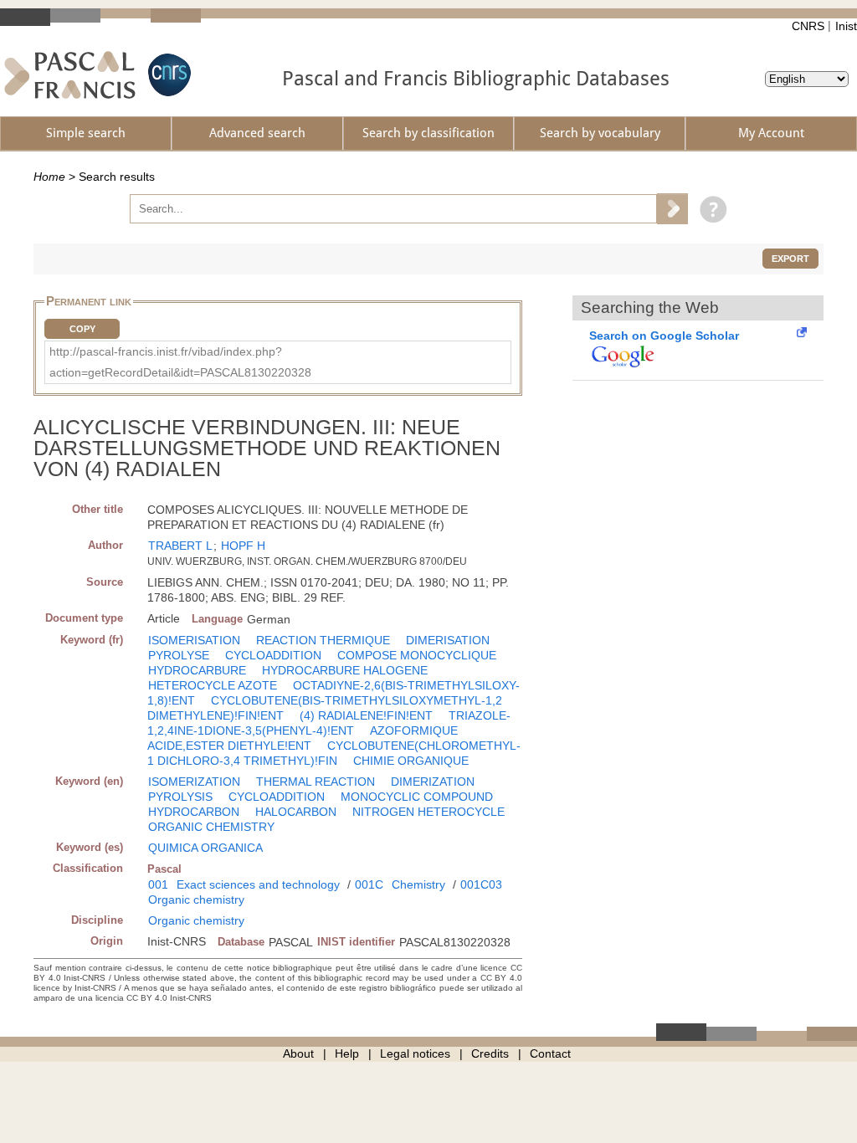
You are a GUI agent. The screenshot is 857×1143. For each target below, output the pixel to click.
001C (369, 884)
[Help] (709, 208)
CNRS (808, 26)
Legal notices (415, 1053)
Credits (490, 1053)
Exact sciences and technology (258, 884)
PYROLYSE (178, 655)
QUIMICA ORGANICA (205, 847)
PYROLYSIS (180, 796)
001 (158, 884)
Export (790, 259)
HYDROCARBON (193, 811)
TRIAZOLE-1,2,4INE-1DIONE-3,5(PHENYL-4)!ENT (329, 723)
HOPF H (243, 545)
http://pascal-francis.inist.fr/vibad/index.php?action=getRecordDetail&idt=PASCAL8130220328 (180, 362)
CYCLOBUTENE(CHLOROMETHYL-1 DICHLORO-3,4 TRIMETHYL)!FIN (334, 753)
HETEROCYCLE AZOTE (212, 685)
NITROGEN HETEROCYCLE (428, 811)
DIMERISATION (448, 640)
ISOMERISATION (194, 640)
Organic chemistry (196, 899)
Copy (82, 329)
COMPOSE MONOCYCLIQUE (416, 655)
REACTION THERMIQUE (323, 640)
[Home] (70, 75)
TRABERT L (180, 545)
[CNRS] (167, 75)
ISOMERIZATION (194, 781)
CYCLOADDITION (273, 655)
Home (49, 176)
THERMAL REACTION (315, 781)
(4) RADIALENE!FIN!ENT (366, 715)
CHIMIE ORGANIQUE (411, 760)
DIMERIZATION (433, 781)
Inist (846, 26)
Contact (550, 1053)
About (298, 1053)
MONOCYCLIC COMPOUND (417, 796)
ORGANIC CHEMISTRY (211, 826)
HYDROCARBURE (197, 670)
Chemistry (418, 884)
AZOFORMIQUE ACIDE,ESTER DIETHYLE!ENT (302, 738)
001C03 (481, 884)
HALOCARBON (295, 811)
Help (347, 1053)
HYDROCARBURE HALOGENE (345, 670)
